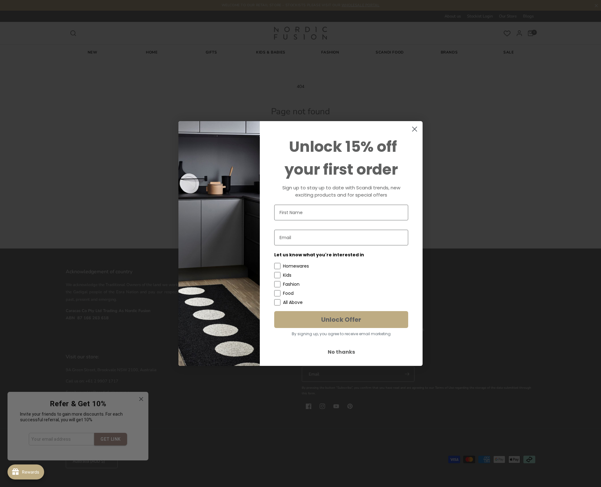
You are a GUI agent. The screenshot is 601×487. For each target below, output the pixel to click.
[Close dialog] (414, 129)
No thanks (341, 352)
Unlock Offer (341, 319)
